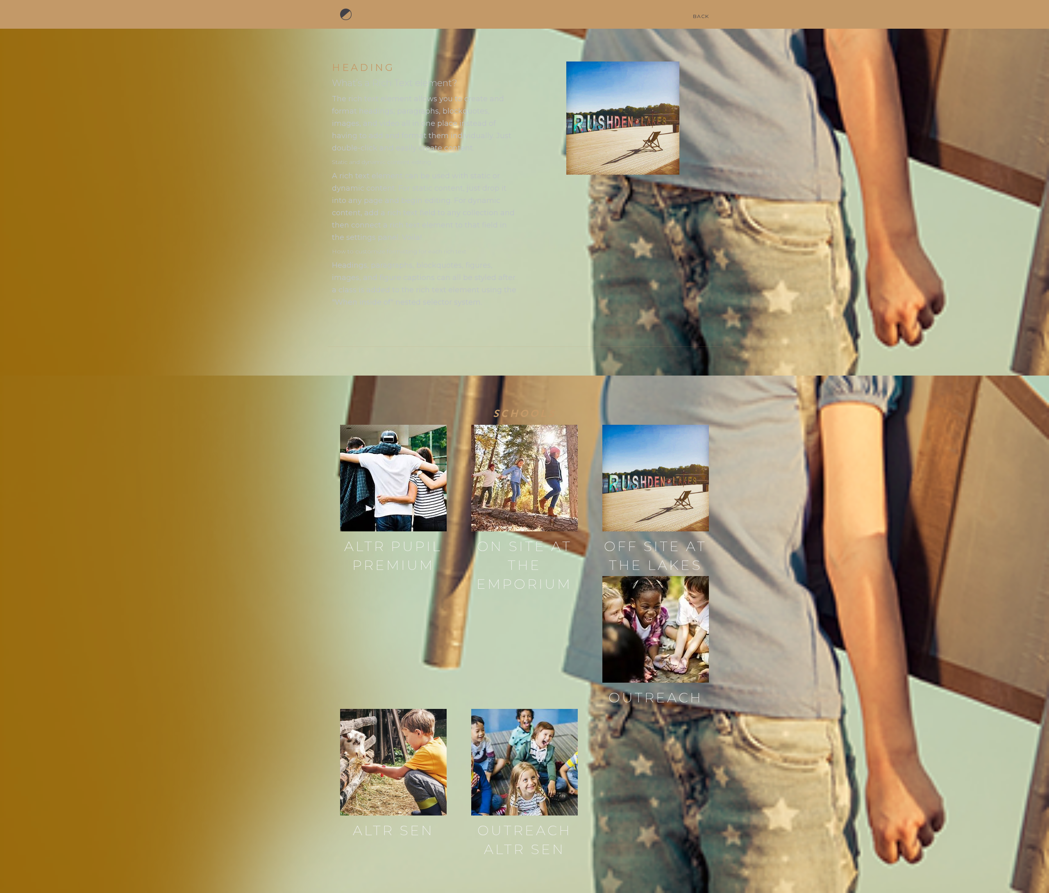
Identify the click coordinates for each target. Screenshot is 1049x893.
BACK (701, 16)
